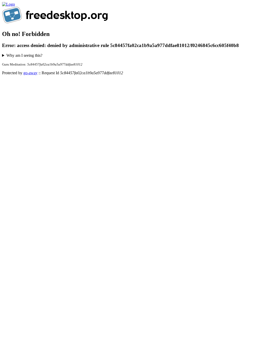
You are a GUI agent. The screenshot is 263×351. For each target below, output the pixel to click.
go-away (30, 73)
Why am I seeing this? (24, 55)
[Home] (8, 4)
